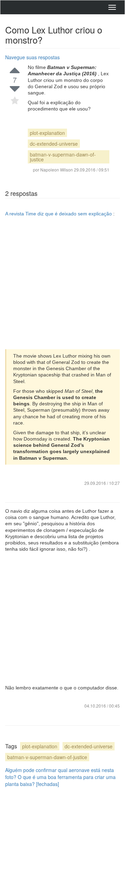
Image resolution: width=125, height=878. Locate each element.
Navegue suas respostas (32, 57)
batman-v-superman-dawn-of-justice (63, 157)
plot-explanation (47, 132)
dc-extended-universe (54, 143)
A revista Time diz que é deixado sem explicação (59, 213)
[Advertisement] (62, 283)
